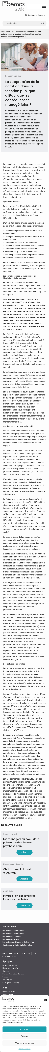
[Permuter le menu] (43, 6)
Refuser (24, 1036)
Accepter (24, 1029)
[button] (45, 1000)
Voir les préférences (24, 1043)
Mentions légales (25, 1049)
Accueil (15, 31)
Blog (21, 31)
